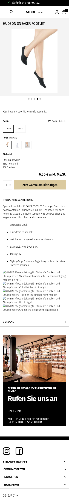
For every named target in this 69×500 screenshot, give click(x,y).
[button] (11, 182)
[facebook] (19, 451)
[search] (11, 12)
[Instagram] (6, 451)
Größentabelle (59, 121)
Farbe (10, 137)
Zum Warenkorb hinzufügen (39, 185)
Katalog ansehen (5, 12)
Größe (34, 121)
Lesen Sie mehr (50, 2)
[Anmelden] (57, 12)
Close (34, 462)
